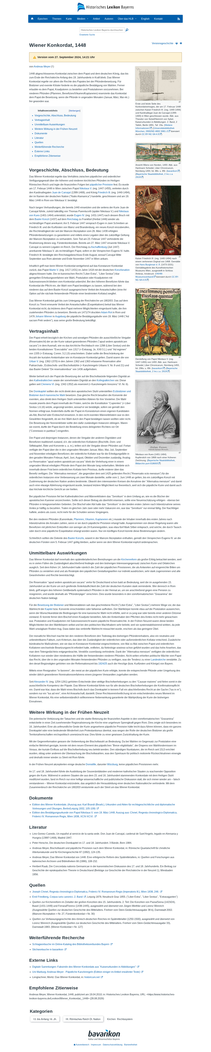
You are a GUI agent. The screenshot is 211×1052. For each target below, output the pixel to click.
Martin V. (54, 270)
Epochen (43, 18)
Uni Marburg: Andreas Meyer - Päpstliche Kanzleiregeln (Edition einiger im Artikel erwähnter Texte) (86, 972)
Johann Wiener (43, 316)
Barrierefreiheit (130, 1045)
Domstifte (91, 764)
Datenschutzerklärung (112, 1045)
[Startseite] (105, 7)
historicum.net (92, 977)
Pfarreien (79, 519)
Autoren (109, 18)
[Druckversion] (177, 43)
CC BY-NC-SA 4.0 (150, 134)
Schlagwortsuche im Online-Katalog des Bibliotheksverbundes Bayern (70, 944)
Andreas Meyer (42, 66)
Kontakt (158, 18)
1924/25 (102, 663)
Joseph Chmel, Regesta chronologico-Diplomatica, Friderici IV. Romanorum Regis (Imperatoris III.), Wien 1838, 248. (95, 891)
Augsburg (60, 316)
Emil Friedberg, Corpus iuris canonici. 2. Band (57, 896)
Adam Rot (106, 312)
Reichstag (72, 219)
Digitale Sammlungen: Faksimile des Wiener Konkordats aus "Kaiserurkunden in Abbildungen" (84, 966)
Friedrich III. (104, 192)
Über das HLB (125, 18)
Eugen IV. (79, 215)
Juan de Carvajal (61, 192)
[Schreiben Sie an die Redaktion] (181, 43)
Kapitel (49, 609)
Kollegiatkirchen (105, 380)
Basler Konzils (76, 538)
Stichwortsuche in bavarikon (47, 949)
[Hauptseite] (32, 18)
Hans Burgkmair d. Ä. (150, 264)
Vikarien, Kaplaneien (96, 519)
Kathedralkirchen (43, 380)
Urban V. (34, 361)
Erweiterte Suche (87, 35)
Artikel (96, 18)
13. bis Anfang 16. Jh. (45, 1019)
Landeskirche (158, 659)
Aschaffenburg (99, 247)
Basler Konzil (42, 219)
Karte (69, 18)
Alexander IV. (41, 681)
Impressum (96, 1045)
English (145, 18)
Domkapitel (40, 391)
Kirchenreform (129, 559)
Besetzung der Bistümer (51, 605)
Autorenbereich (82, 1045)
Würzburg (112, 764)
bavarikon (172, 171)
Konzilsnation (122, 270)
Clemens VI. (48, 384)
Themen (56, 18)
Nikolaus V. (86, 188)
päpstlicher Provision (101, 184)
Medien (81, 18)
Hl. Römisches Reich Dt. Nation (83, 1019)
